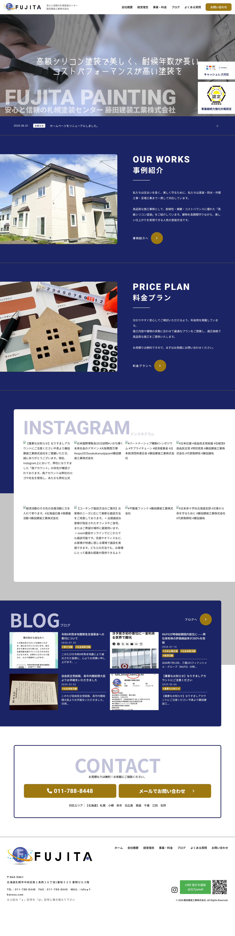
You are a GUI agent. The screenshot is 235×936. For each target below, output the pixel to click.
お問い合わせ (218, 7)
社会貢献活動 (83, 647)
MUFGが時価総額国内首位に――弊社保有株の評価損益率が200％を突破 (184, 638)
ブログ (176, 7)
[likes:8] (48, 465)
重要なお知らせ (172, 688)
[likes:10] (201, 536)
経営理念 (142, 7)
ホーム (119, 847)
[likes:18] (99, 465)
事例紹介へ (141, 238)
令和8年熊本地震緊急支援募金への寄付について (82, 636)
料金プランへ (142, 366)
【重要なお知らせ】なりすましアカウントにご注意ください (184, 678)
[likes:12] (201, 465)
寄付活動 (68, 647)
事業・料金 (160, 7)
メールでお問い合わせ (162, 790)
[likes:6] (150, 530)
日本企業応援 (171, 651)
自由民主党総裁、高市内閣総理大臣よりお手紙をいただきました (83, 678)
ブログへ (191, 619)
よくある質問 (192, 7)
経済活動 (168, 655)
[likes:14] (48, 530)
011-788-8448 (73, 790)
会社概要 (127, 7)
